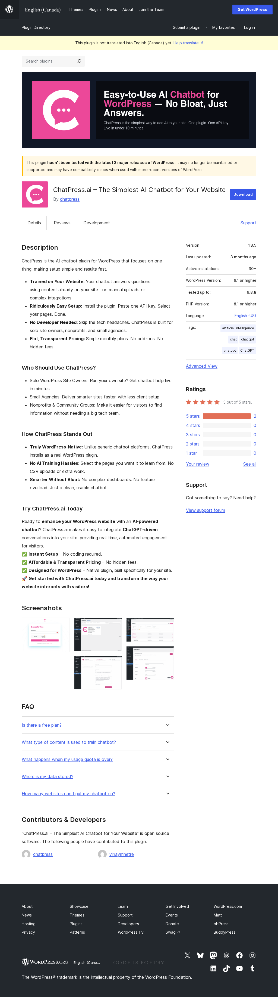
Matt (218, 915)
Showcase (79, 906)
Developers (128, 923)
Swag (173, 932)
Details (34, 222)
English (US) (245, 315)
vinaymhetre (121, 854)
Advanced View (201, 366)
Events (172, 915)
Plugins (76, 923)
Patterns (77, 932)
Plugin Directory (36, 27)
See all (249, 464)
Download (243, 194)
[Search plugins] (79, 61)
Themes (77, 915)
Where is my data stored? (47, 776)
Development (96, 222)
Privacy (28, 932)
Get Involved (177, 906)
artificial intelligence (238, 328)
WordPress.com (228, 906)
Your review (197, 464)
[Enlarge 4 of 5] (167, 625)
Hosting (29, 923)
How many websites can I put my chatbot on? (68, 793)
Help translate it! (188, 43)
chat (233, 339)
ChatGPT (247, 350)
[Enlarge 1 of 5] (62, 625)
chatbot (230, 350)
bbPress (221, 923)
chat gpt (247, 339)
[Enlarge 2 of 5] (114, 625)
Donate (172, 923)
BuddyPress (224, 932)
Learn (123, 906)
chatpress (70, 199)
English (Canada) (88, 962)
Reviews (62, 222)
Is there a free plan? (42, 725)
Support (248, 222)
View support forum (205, 510)
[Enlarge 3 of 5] (114, 663)
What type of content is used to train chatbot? (69, 742)
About (27, 906)
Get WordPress (252, 9)
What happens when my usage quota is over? (67, 759)
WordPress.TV (131, 932)
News (27, 915)
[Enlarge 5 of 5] (167, 653)
